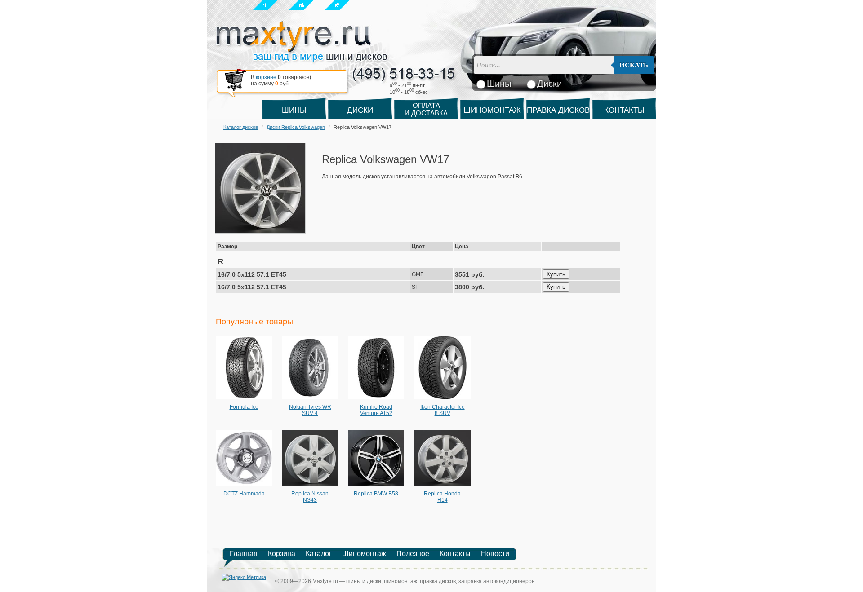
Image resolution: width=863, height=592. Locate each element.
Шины (294, 110)
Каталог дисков (240, 127)
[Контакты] (337, 4)
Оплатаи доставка (426, 109)
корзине (266, 77)
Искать (633, 65)
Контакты (624, 110)
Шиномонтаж (492, 110)
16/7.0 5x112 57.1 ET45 (252, 274)
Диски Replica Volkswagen (296, 127)
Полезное (412, 553)
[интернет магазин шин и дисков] (302, 59)
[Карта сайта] (301, 4)
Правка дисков (558, 110)
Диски (360, 110)
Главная (244, 553)
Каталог (319, 553)
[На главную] (265, 4)
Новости (495, 553)
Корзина (281, 553)
